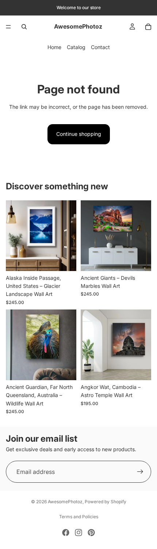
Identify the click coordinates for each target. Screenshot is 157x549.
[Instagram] (78, 532)
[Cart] (148, 27)
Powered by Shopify (105, 501)
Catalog (76, 47)
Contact (100, 47)
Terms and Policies (78, 516)
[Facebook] (65, 532)
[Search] (24, 27)
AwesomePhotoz (65, 501)
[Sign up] (140, 472)
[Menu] (8, 26)
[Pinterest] (91, 532)
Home (54, 47)
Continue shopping (78, 134)
